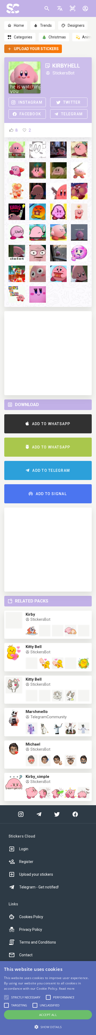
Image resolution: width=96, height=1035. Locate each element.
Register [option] (26, 862)
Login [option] (23, 849)
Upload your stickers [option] (36, 874)
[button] (59, 8)
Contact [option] (26, 955)
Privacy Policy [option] (30, 929)
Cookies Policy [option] (31, 917)
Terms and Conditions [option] (37, 942)
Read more (67, 988)
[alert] (48, 998)
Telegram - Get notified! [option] (39, 887)
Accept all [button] (48, 1015)
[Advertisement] (48, 353)
